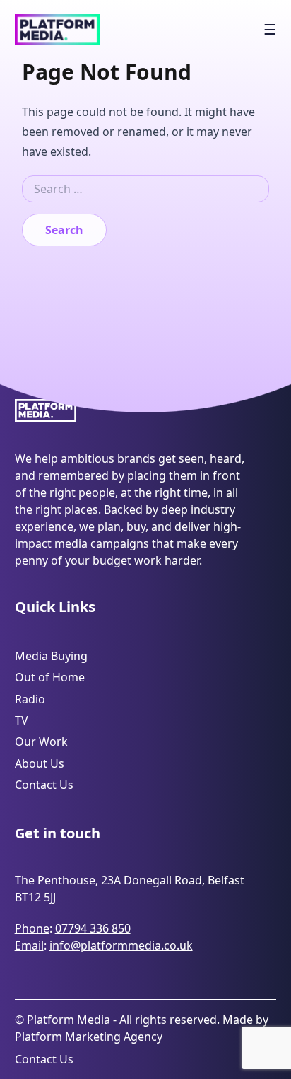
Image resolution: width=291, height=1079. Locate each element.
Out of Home (50, 677)
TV (21, 720)
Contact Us (44, 784)
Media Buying (51, 656)
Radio (30, 699)
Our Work (41, 741)
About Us (39, 763)
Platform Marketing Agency (88, 1036)
